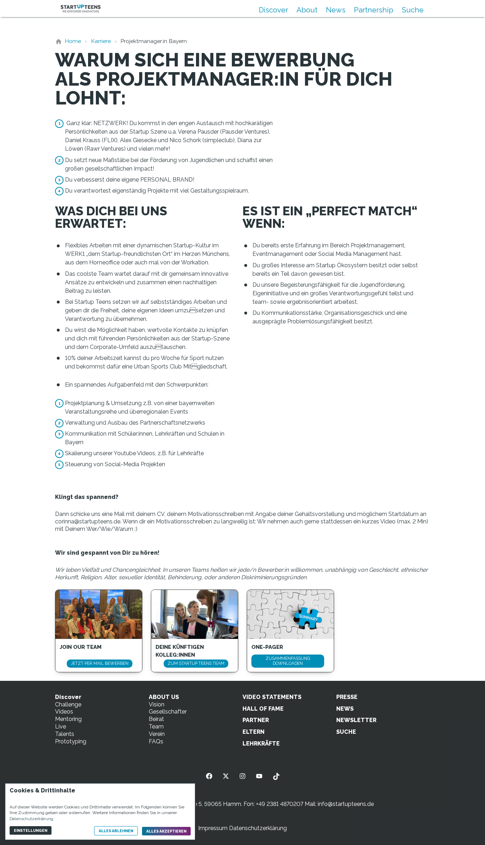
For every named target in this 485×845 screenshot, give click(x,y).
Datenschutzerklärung (258, 828)
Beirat (156, 719)
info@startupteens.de (346, 804)
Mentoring (68, 719)
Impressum (213, 828)
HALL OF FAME (263, 708)
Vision (156, 704)
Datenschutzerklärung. (32, 818)
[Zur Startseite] (80, 8)
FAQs (156, 741)
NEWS (345, 708)
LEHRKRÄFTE (261, 743)
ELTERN (254, 731)
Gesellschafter (168, 711)
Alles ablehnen (116, 831)
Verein (157, 734)
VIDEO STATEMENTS (272, 697)
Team (156, 726)
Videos (64, 711)
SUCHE (346, 731)
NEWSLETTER (356, 720)
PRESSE (347, 697)
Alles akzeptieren (166, 831)
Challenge (68, 704)
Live (60, 726)
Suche (413, 10)
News (335, 10)
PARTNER (256, 720)
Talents (64, 734)
